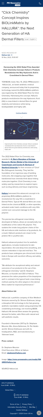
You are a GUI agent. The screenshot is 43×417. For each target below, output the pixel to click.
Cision (25, 413)
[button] (21, 129)
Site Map (32, 407)
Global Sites (9, 390)
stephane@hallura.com (16, 353)
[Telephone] (40, 3)
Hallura (5, 193)
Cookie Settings (21, 410)
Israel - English (30, 39)
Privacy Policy (27, 404)
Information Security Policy (17, 407)
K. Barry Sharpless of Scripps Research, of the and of (20, 163)
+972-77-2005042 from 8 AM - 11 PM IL (21, 396)
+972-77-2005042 (7, 383)
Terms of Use (14, 404)
